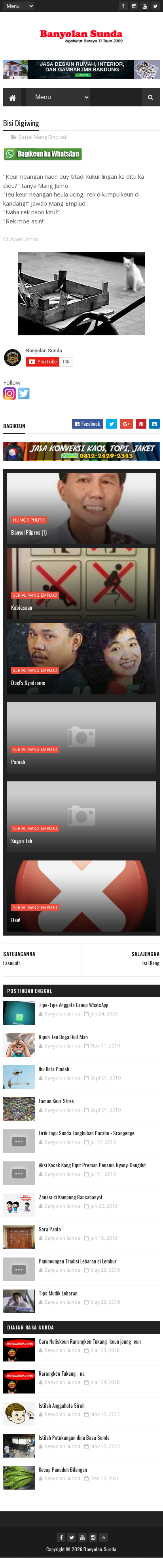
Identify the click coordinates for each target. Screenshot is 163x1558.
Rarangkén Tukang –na (62, 1373)
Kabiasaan (21, 607)
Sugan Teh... (23, 840)
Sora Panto (50, 1229)
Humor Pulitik (29, 520)
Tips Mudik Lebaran (58, 1293)
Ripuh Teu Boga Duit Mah (63, 1037)
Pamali (18, 761)
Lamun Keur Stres (56, 1101)
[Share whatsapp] (42, 159)
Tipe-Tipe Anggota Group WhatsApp (73, 1005)
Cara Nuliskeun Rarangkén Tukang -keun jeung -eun (90, 1341)
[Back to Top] (103, 1537)
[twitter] (155, 6)
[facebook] (123, 6)
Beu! (15, 919)
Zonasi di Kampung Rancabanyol (70, 1197)
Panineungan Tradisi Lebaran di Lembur (78, 1261)
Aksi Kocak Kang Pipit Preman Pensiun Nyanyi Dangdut (92, 1165)
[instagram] (134, 6)
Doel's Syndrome (28, 682)
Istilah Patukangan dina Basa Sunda (74, 1437)
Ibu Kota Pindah (54, 1069)
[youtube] (144, 6)
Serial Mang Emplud (42, 136)
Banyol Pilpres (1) (29, 532)
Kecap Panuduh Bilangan (63, 1469)
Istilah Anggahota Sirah (62, 1405)
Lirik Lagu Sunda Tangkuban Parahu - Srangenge (87, 1133)
